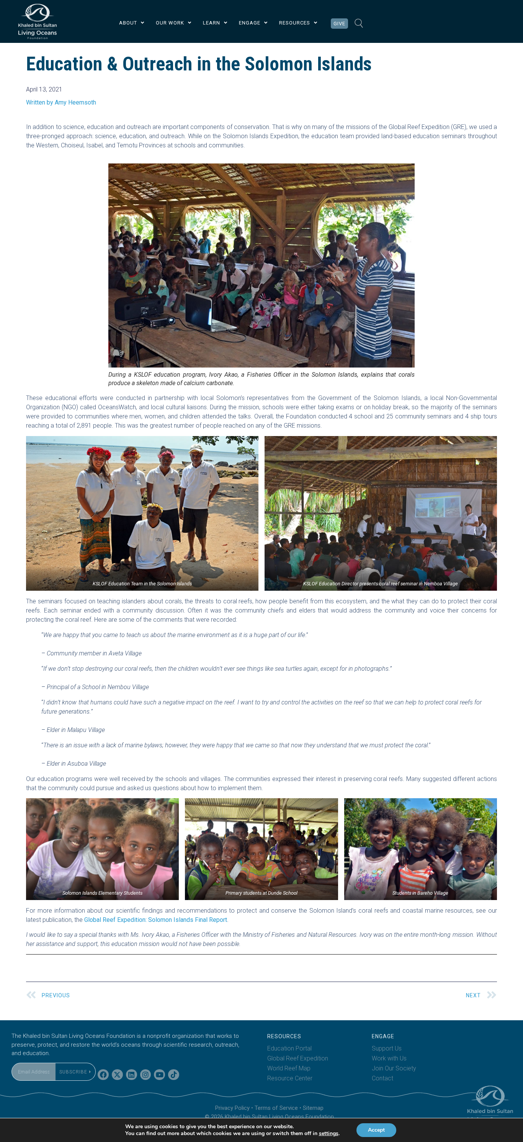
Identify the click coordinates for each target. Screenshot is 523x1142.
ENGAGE (249, 23)
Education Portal (289, 1048)
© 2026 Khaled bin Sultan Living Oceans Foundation (269, 1116)
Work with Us (389, 1058)
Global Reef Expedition (297, 1058)
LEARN (211, 23)
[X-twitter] (117, 1074)
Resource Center (289, 1078)
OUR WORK (170, 23)
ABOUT (128, 23)
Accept (376, 1130)
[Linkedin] (131, 1074)
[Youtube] (159, 1074)
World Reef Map (289, 1068)
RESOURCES (294, 23)
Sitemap (313, 1107)
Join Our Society (394, 1068)
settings (328, 1133)
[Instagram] (145, 1074)
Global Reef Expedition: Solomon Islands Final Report (155, 919)
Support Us (387, 1048)
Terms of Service (276, 1107)
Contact (382, 1078)
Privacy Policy (232, 1107)
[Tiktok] (173, 1074)
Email (18, 1058)
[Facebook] (103, 1074)
